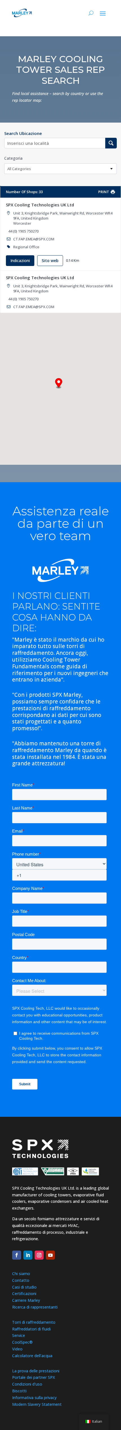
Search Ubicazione (23, 133)
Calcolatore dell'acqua (32, 1355)
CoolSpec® (22, 1342)
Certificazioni (24, 1293)
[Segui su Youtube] (50, 1255)
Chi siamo (21, 1273)
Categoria (13, 158)
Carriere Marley (26, 1300)
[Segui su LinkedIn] (27, 1255)
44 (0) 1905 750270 (23, 231)
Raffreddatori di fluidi (31, 1329)
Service (18, 1335)
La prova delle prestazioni (35, 1370)
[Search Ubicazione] (111, 143)
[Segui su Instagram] (39, 1255)
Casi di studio (24, 1287)
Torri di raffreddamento (33, 1322)
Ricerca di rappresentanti (35, 1307)
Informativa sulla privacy (34, 1397)
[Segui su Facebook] (16, 1255)
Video (17, 1349)
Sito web (50, 260)
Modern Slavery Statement (37, 1404)
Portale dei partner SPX (33, 1377)
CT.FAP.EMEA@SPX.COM (33, 239)
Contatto (20, 1280)
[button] (58, 383)
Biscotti (19, 1390)
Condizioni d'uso (27, 1384)
